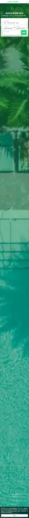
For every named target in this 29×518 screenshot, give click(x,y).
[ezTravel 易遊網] (14, 1)
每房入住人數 (6, 31)
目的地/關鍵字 (6, 21)
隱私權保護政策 (9, 512)
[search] (8, 28)
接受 (14, 515)
